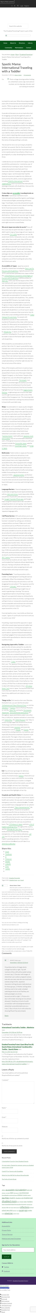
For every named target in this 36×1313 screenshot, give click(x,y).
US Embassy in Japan (15, 824)
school (32, 1207)
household (8, 1204)
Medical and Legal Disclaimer (11, 1238)
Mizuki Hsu (7, 332)
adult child (29, 1190)
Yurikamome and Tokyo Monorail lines (14, 705)
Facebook (7, 1271)
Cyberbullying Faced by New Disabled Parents (15, 1161)
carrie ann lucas (13, 1195)
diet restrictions (12, 494)
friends (21, 1201)
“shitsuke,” (13, 586)
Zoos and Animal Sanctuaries (19, 712)
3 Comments (27, 75)
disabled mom (13, 880)
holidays (30, 1201)
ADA (17, 1190)
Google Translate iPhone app (13, 499)
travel (22, 880)
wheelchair (9, 1213)
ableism (4, 1190)
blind (21, 1193)
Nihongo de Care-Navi (14, 829)
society (21, 1210)
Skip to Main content (7, 2)
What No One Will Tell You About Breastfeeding (15, 1175)
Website (5, 1126)
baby (11, 1193)
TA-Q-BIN (13, 234)
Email (4, 1117)
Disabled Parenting (14, 878)
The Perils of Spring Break (9, 1179)
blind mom (25, 1193)
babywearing (16, 1193)
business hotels (7, 436)
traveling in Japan (21, 446)
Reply (7, 1016)
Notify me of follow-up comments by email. (15, 1138)
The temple (22, 380)
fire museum (27, 710)
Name (4, 1108)
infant (12, 1204)
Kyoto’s (12, 708)
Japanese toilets (18, 475)
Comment (5, 1080)
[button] (4, 1288)
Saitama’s (5, 708)
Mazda (18, 729)
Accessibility (6, 1226)
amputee (8, 1193)
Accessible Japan (20, 443)
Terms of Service (7, 1234)
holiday (25, 1201)
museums (17, 727)
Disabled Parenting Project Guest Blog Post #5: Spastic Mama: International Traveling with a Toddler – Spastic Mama (18, 1046)
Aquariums (5, 712)
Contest (25, 1195)
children (19, 1195)
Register (26, 6)
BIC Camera (6, 557)
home (3, 1204)
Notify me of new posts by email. (12, 1146)
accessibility (10, 1190)
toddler (30, 1210)
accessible (16, 193)
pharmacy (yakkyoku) (8, 844)
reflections (24, 1207)
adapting (23, 1189)
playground (11, 1207)
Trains (13, 661)
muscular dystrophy (21, 1204)
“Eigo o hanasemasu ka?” (22, 807)
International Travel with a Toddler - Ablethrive (18, 1027)
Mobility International (15, 181)
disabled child (20, 1198)
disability (12, 1198)
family (18, 1201)
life (15, 1204)
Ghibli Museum (20, 720)
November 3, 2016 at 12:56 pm (19, 962)
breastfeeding (5, 1195)
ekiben (21, 776)
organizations (6, 183)
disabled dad (28, 1198)
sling (18, 1210)
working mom (16, 1213)
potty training (17, 1207)
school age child (7, 1210)
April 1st (5, 280)
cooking (29, 1195)
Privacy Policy (6, 1230)
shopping (15, 1210)
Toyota (26, 729)
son (19, 880)
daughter (5, 1198)
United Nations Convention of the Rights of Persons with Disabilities (17, 277)
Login (21, 6)
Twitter (6, 1267)
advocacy (4, 1193)
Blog (17, 54)
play (7, 1207)
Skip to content (4, 1286)
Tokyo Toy (12, 710)
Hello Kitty (8, 720)
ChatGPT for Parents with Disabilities (12, 1171)
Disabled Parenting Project (18, 15)
